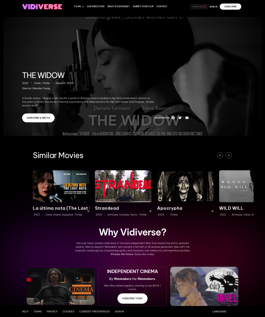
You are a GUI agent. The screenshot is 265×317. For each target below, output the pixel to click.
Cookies (68, 311)
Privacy (52, 311)
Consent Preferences (94, 311)
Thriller (78, 214)
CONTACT (161, 6)
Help (25, 311)
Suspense (67, 214)
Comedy (124, 214)
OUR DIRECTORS (95, 6)
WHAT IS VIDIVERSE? (119, 6)
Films (77, 6)
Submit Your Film (143, 6)
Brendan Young (41, 88)
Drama (57, 214)
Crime (48, 214)
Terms (37, 311)
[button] (173, 117)
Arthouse (113, 214)
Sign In (119, 311)
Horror (134, 214)
